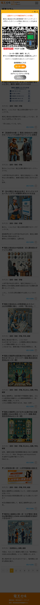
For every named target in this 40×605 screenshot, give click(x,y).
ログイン (20, 77)
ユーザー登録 (20, 66)
